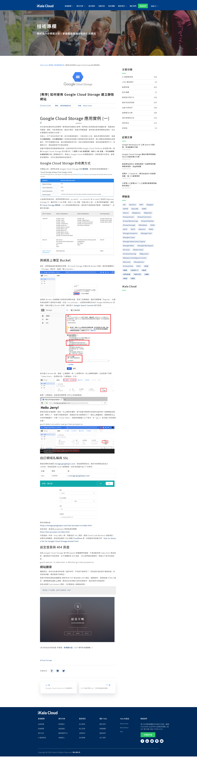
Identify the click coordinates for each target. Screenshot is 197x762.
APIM (126, 209)
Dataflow (143, 225)
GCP (133, 229)
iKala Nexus (124, 727)
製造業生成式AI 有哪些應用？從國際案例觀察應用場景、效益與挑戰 (139, 165)
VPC (139, 266)
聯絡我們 (103, 733)
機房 (125, 270)
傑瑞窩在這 (68, 647)
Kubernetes (138, 250)
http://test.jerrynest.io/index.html (55, 532)
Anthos (133, 205)
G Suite (127, 250)
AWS (144, 209)
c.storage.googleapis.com (79, 475)
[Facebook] (51, 671)
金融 (125, 278)
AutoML (135, 209)
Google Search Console (84, 305)
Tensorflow (128, 266)
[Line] (57, 671)
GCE (125, 229)
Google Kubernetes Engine (134, 241)
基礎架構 (125, 87)
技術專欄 (82, 737)
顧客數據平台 (63, 733)
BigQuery (136, 213)
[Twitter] (63, 671)
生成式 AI (135, 270)
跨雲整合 (61, 724)
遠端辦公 (61, 737)
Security (127, 262)
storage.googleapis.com (64, 463)
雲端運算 (41, 728)
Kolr (121, 731)
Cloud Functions (145, 217)
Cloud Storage (46, 660)
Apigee (150, 205)
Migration (144, 254)
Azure (126, 213)
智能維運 (61, 728)
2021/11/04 (46, 106)
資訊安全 (125, 123)
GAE (153, 225)
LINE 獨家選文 (128, 82)
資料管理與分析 (59, 65)
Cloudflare (77, 538)
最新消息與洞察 (128, 102)
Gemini (142, 229)
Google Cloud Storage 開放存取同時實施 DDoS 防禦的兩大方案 (139, 155)
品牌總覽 (41, 724)
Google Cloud (129, 237)
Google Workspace (146, 246)
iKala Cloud (44, 65)
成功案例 (82, 724)
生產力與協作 (127, 107)
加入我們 (103, 737)
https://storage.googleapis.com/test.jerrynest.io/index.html (66, 525)
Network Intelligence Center (135, 258)
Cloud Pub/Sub (148, 221)
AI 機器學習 (42, 737)
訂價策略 (84, 169)
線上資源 (82, 728)
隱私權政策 (76, 752)
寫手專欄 (125, 92)
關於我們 (103, 724)
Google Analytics (130, 233)
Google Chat (147, 233)
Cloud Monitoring (131, 221)
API (141, 205)
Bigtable (148, 213)
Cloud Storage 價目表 (51, 205)
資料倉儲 (127, 274)
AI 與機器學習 (127, 77)
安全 (146, 266)
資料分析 (138, 274)
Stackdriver (139, 262)
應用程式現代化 (128, 97)
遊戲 (147, 274)
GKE (151, 229)
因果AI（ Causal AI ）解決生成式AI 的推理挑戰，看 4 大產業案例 (139, 174)
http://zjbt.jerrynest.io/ (57, 590)
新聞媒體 (103, 728)
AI (125, 205)
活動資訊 (82, 733)
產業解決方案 (127, 112)
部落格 (51, 65)
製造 (144, 270)
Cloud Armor (129, 217)
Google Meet (129, 246)
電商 (133, 278)
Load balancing (130, 254)
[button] (148, 734)
